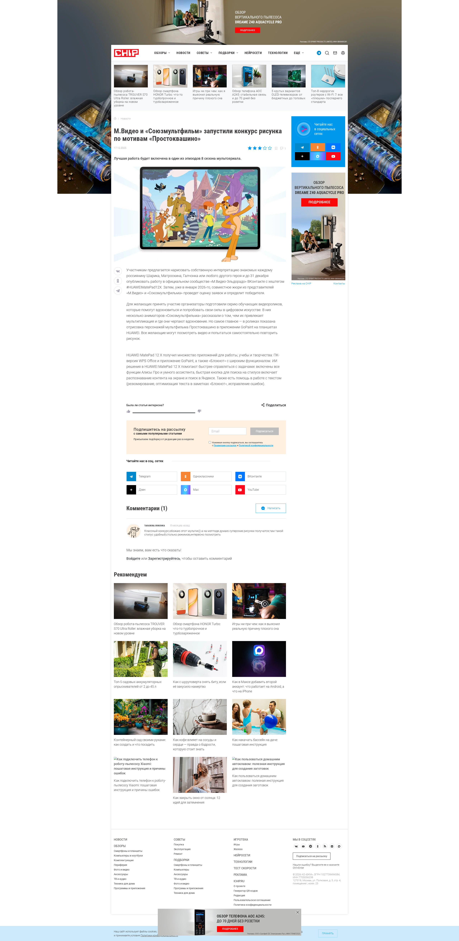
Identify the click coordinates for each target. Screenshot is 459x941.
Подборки (227, 53)
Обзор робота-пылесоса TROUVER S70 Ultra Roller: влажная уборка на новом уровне (131, 98)
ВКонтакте (255, 476)
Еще (297, 53)
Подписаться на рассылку (311, 856)
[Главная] (115, 118)
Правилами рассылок (225, 445)
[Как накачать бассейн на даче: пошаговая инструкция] (259, 717)
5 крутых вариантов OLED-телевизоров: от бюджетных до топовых (288, 94)
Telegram (145, 476)
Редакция (239, 895)
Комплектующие (124, 860)
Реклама (240, 874)
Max (196, 489)
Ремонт (178, 853)
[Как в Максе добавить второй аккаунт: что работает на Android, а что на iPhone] (259, 659)
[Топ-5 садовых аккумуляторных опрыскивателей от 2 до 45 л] (141, 659)
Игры (237, 844)
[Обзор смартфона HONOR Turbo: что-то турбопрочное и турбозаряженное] (200, 601)
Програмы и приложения (188, 888)
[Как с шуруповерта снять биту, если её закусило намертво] (200, 659)
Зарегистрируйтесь (164, 558)
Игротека (241, 839)
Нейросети (253, 53)
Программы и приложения (129, 888)
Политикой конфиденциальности (256, 445)
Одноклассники (203, 476)
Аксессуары (121, 874)
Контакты (339, 283)
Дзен (142, 489)
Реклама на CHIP (301, 283)
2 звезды (254, 148)
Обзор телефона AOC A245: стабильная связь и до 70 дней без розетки (249, 96)
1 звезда (250, 148)
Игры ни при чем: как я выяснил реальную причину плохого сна (209, 94)
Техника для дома (124, 883)
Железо (238, 849)
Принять (328, 933)
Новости (183, 53)
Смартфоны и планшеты (128, 851)
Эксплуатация (182, 849)
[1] (128, 411)
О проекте (239, 886)
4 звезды (264, 148)
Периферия (120, 864)
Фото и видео (121, 869)
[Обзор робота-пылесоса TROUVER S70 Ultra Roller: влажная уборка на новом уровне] (141, 601)
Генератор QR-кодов (246, 890)
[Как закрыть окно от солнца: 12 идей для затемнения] (200, 775)
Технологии (278, 53)
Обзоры (160, 53)
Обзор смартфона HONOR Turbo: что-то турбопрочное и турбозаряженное (168, 96)
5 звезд (269, 148)
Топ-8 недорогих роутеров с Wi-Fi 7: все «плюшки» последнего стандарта (327, 96)
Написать (274, 508)
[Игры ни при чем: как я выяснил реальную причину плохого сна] (259, 601)
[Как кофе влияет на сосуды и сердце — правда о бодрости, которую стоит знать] (200, 717)
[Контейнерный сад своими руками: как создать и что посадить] (141, 717)
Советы (203, 53)
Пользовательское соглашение (252, 900)
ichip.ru (239, 881)
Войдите (133, 558)
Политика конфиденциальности (252, 904)
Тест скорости (245, 868)
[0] (199, 411)
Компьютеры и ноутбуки (128, 855)
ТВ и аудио (120, 878)
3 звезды (259, 148)
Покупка (179, 844)
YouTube (253, 489)
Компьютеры (181, 869)
